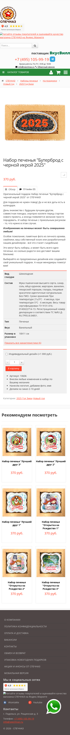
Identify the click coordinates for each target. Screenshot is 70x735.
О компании (12, 619)
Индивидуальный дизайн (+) (30, 353)
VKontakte (13, 702)
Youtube (37, 702)
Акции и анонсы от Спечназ (22, 666)
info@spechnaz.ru (26, 66)
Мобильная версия (16, 673)
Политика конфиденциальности (25, 626)
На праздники (50, 80)
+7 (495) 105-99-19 (32, 59)
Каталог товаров (18, 72)
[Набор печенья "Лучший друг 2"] (51, 441)
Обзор (11, 189)
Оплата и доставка (16, 633)
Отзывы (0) (28, 189)
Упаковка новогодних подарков (25, 659)
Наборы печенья (29, 80)
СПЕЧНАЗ (10, 80)
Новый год (8, 83)
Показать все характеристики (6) (23, 342)
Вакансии (10, 639)
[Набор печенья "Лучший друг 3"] (17, 441)
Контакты (10, 646)
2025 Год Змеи (26, 83)
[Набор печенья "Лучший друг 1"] (17, 502)
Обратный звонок (46, 66)
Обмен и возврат (15, 653)
